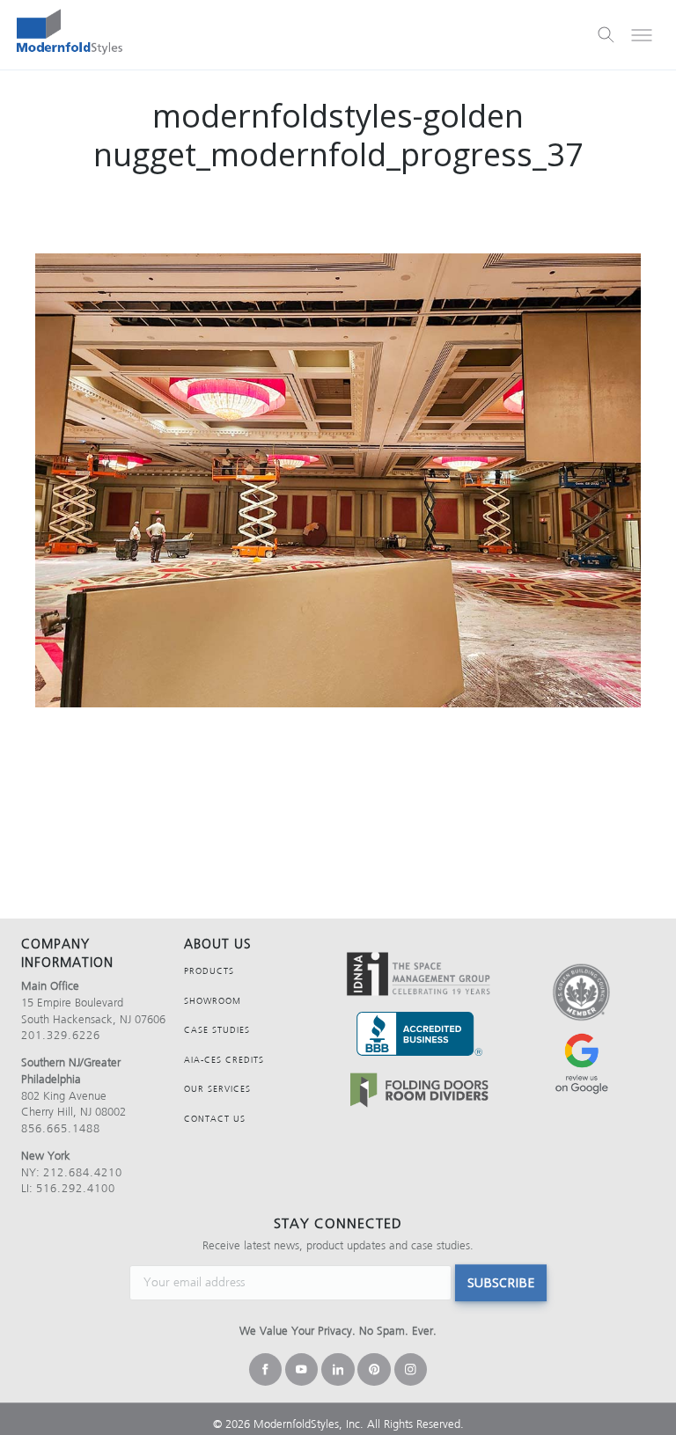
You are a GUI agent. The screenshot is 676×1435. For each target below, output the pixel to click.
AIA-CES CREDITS (224, 1059)
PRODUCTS (209, 971)
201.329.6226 (60, 1035)
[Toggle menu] (641, 35)
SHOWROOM (212, 1001)
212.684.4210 (82, 1172)
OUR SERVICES (217, 1089)
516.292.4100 (75, 1188)
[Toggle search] (606, 35)
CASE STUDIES (217, 1030)
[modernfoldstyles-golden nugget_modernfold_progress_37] (338, 480)
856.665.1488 (60, 1128)
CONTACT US (215, 1118)
